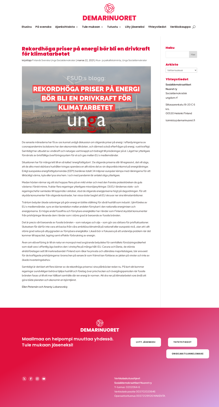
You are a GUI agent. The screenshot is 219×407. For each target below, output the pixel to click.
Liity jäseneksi (134, 27)
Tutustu (112, 27)
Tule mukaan (91, 27)
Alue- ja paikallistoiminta (108, 60)
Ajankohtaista (65, 27)
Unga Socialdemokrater (134, 60)
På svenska (43, 27)
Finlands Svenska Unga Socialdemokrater (53, 60)
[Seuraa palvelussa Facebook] (30, 378)
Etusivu (27, 27)
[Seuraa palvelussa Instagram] (37, 378)
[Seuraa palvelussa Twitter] (24, 378)
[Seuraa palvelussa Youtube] (43, 378)
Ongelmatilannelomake (188, 353)
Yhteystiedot (157, 27)
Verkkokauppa (180, 27)
